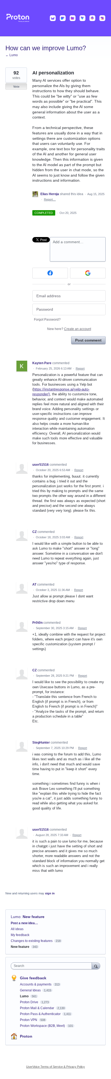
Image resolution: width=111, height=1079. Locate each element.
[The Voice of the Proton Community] (55, 18)
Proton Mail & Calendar (37, 1008)
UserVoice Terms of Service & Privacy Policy (55, 1066)
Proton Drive (29, 1002)
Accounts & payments (36, 984)
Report (80, 368)
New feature (33, 917)
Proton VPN (29, 1020)
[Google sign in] (88, 273)
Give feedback (33, 978)
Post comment (88, 340)
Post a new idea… (24, 923)
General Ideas (30, 990)
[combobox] (52, 966)
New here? (69, 329)
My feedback (20, 935)
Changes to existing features (32, 941)
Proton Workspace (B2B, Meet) (43, 1026)
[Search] (96, 965)
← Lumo (11, 55)
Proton (26, 1036)
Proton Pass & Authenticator (40, 1014)
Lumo (15, 917)
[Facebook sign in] (50, 273)
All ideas (17, 929)
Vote (16, 86)
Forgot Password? (47, 319)
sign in (50, 893)
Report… (50, 199)
